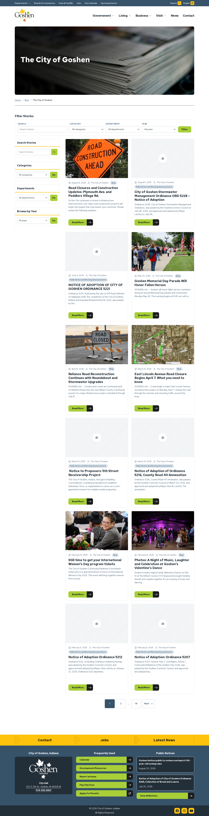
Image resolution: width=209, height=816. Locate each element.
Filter (185, 129)
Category (75, 124)
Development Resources (93, 768)
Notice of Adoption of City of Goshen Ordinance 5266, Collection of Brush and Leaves (165, 782)
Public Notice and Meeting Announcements (154, 187)
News (175, 16)
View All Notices (149, 795)
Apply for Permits (99, 793)
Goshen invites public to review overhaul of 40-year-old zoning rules (165, 764)
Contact (188, 16)
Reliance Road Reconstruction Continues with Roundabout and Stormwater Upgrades (92, 378)
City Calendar (91, 3)
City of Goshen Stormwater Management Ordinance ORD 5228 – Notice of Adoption (162, 196)
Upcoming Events (109, 3)
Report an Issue (88, 776)
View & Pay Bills (66, 3)
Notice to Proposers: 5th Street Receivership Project (93, 473)
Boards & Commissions (44, 3)
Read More (82, 223)
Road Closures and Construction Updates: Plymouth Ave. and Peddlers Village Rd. (93, 192)
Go (53, 174)
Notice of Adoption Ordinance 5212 (95, 657)
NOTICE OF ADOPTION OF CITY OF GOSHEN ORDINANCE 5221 (95, 287)
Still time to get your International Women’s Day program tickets (94, 562)
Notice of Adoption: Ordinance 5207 (162, 657)
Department (113, 124)
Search (22, 124)
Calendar (84, 759)
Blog (114, 183)
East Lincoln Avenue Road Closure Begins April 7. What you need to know (160, 378)
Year (144, 124)
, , (43, 786)
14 (136, 703)
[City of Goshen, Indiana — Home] (24, 15)
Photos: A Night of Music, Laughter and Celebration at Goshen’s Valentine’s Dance (161, 564)
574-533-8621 (43, 790)
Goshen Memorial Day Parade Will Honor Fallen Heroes (160, 283)
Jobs (78, 3)
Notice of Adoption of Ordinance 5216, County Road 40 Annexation (160, 473)
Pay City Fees (87, 785)
